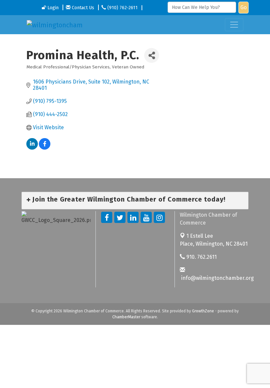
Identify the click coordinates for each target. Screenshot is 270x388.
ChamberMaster (126, 317)
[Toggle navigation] (234, 24)
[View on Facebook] (44, 148)
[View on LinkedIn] (32, 148)
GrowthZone (203, 311)
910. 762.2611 (201, 257)
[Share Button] (151, 55)
